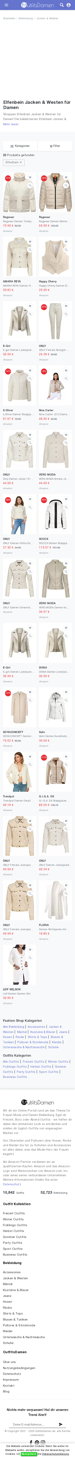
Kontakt (8, 1385)
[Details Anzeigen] (30, 185)
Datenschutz (12, 1184)
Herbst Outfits (40, 1067)
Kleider (57, 1042)
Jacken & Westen (47, 18)
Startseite (9, 18)
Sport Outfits (48, 1072)
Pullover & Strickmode (32, 1042)
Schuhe (53, 1047)
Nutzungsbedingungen (19, 1368)
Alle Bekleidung (13, 1027)
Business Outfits (15, 1077)
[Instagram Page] (43, 1442)
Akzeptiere (29, 1454)
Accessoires (36, 1027)
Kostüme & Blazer (43, 1032)
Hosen (7, 1037)
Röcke (20, 1037)
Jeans (63, 1032)
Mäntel (22, 1032)
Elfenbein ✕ (14, 162)
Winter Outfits (58, 1062)
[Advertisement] (37, 60)
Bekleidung (26, 18)
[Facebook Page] (31, 1442)
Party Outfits (26, 1072)
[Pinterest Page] (37, 1442)
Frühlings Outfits (15, 1067)
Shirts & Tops (37, 1037)
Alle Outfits (11, 1062)
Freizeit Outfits (34, 1062)
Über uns (9, 1362)
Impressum (11, 1379)
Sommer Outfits (15, 1237)
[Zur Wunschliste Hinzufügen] (30, 177)
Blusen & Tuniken (15, 1319)
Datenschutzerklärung (55, 1454)
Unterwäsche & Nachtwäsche (24, 1047)
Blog (6, 1391)
